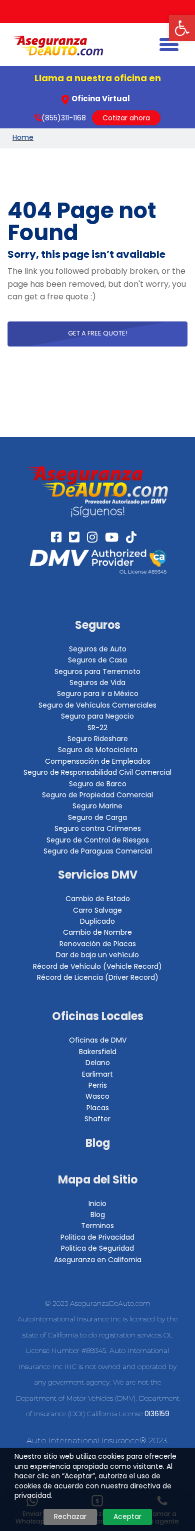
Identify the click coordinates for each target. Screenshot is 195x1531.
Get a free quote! (98, 333)
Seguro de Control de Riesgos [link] (97, 840)
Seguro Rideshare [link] (98, 739)
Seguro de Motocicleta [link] (98, 750)
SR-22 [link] (98, 728)
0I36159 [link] (157, 1414)
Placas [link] (97, 1108)
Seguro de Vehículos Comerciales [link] (97, 705)
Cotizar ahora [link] (126, 118)
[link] (182, 28)
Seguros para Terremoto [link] (97, 671)
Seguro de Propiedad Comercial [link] (97, 795)
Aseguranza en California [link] (98, 1260)
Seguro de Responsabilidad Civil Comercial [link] (98, 772)
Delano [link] (98, 1063)
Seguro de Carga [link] (97, 817)
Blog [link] (98, 1143)
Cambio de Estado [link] (98, 899)
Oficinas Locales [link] (98, 1016)
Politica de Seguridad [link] (97, 1248)
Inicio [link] (97, 1204)
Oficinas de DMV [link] (97, 1040)
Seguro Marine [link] (97, 806)
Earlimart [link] (97, 1074)
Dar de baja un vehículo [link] (97, 955)
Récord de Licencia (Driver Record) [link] (97, 977)
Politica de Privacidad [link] (97, 1237)
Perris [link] (97, 1085)
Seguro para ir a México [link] (97, 694)
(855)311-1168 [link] (64, 118)
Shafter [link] (97, 1119)
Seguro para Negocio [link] (97, 716)
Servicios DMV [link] (98, 875)
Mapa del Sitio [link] (98, 1179)
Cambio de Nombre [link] (97, 932)
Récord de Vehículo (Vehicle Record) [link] (97, 966)
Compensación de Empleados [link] (97, 761)
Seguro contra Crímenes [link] (97, 828)
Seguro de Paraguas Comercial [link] (98, 851)
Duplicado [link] (97, 921)
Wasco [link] (98, 1096)
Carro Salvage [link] (97, 910)
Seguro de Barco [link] (97, 784)
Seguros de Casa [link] (97, 660)
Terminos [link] (97, 1226)
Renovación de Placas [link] (98, 944)
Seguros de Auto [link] (97, 649)
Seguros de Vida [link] (98, 682)
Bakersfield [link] (97, 1052)
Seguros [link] (97, 625)
